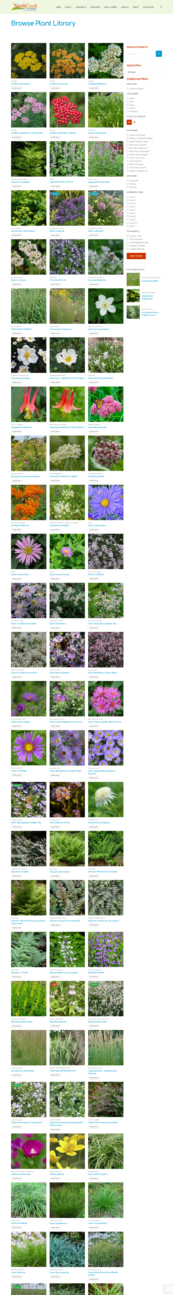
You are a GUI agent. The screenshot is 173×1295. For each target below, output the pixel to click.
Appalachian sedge (56, 1220)
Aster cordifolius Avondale (23, 623)
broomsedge (54, 326)
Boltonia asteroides (97, 1021)
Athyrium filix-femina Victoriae (102, 871)
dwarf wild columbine (58, 424)
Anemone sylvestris (20, 378)
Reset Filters (136, 256)
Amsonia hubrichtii (97, 280)
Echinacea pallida (150, 281)
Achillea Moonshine (20, 83)
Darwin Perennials (136, 135)
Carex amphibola (19, 1223)
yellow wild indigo (18, 1019)
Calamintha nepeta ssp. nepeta (103, 1122)
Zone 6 (132, 210)
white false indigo (56, 970)
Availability (81, 7)
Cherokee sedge (94, 1220)
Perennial (133, 111)
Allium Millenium (96, 231)
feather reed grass (95, 1068)
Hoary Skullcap (147, 309)
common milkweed (95, 473)
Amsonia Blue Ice (58, 280)
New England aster (18, 719)
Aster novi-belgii (19, 770)
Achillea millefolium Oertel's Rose (27, 133)
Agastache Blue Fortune (61, 182)
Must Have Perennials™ (139, 151)
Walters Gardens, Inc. (138, 171)
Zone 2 (132, 197)
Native (131, 108)
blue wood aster (94, 572)
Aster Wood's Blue (97, 525)
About (136, 7)
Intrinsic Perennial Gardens (140, 138)
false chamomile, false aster (98, 1019)
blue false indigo (94, 970)
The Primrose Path (137, 167)
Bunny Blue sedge (94, 1270)
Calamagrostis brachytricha (63, 1070)
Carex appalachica (58, 1223)
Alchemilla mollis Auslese (23, 231)
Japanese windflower (57, 375)
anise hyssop (92, 179)
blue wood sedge (56, 1270)
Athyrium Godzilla (19, 871)
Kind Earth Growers (137, 144)
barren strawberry (149, 293)
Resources (95, 7)
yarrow (52, 81)
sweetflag (91, 130)
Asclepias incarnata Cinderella (25, 476)
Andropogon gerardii (21, 329)
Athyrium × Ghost (19, 972)
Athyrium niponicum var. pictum (103, 920)
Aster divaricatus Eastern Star (102, 623)
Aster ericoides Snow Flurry (24, 672)
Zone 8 (132, 216)
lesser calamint (17, 1120)
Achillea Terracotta (58, 83)
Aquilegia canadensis (21, 427)
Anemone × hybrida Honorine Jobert (67, 378)
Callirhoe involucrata (20, 1174)
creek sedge (15, 1220)
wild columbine (17, 424)
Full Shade (133, 180)
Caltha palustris (57, 1174)
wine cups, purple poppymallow (23, 1171)
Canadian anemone (95, 326)
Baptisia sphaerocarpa (21, 1021)
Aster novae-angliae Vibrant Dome (104, 721)
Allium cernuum (18, 280)
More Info (16, 88)
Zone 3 (132, 200)
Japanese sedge (93, 1171)
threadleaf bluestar (95, 277)
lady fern (53, 869)
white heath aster (17, 670)
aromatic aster (55, 768)
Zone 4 (132, 203)
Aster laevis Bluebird (59, 672)
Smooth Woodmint (57, 1019)
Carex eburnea (18, 1272)
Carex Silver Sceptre (97, 1174)
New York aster (16, 768)
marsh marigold (56, 1171)
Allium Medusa (57, 231)
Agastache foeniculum (99, 182)
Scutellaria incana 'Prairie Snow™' (150, 313)
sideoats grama (16, 1068)
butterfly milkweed (18, 523)
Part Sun (132, 187)
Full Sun (132, 184)
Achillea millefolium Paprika (63, 133)
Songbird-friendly (136, 249)
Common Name (136, 88)
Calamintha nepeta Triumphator (26, 1122)
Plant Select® (134, 161)
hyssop (52, 179)
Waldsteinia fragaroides (147, 297)
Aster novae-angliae (20, 721)
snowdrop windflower (20, 375)
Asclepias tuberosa (20, 525)
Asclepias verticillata (59, 525)
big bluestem (15, 326)
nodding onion (17, 277)
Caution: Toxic (135, 236)
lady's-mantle (16, 228)
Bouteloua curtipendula (22, 1070)
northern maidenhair (19, 179)
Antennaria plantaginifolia (100, 378)
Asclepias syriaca (96, 476)
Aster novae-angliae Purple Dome (66, 721)
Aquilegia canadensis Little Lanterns (67, 427)
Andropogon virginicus (60, 329)
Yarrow (14, 81)
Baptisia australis (96, 972)
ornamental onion (57, 228)
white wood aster (56, 621)
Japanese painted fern (19, 869)
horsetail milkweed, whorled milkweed (64, 523)
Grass (131, 105)
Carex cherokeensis (97, 1223)
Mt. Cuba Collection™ (138, 148)
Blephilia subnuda (58, 1021)
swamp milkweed (94, 424)
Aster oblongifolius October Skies (65, 771)
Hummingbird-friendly (138, 242)
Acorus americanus (97, 133)
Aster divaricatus (58, 623)
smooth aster (55, 670)
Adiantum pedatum (20, 182)
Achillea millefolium (97, 83)
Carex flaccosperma (59, 1272)
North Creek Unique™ (138, 154)
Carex (131, 98)
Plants (68, 7)
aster (90, 523)
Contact (125, 7)
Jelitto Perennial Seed (138, 141)
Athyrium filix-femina (60, 871)
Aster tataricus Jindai (60, 822)
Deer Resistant (135, 239)
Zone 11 (132, 226)
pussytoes (91, 375)
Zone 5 (132, 206)
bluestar (53, 277)
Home (58, 7)
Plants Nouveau (135, 164)
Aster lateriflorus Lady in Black (102, 672)
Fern (130, 101)
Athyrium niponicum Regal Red (65, 920)
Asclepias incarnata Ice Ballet (63, 476)
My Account (148, 7)
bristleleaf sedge (17, 1269)
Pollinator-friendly (136, 245)
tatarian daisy (55, 820)
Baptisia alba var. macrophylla (64, 972)
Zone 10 (132, 223)
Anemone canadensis (98, 329)
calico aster (92, 670)
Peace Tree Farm (136, 158)
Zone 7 (132, 213)
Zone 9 (132, 219)
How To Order (110, 7)
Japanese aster (93, 820)
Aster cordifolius (96, 574)
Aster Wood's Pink (20, 574)
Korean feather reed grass (60, 1068)
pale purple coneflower (151, 277)
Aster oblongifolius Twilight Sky (26, 822)
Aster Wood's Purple (59, 574)
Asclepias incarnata (97, 427)
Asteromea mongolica (99, 822)
